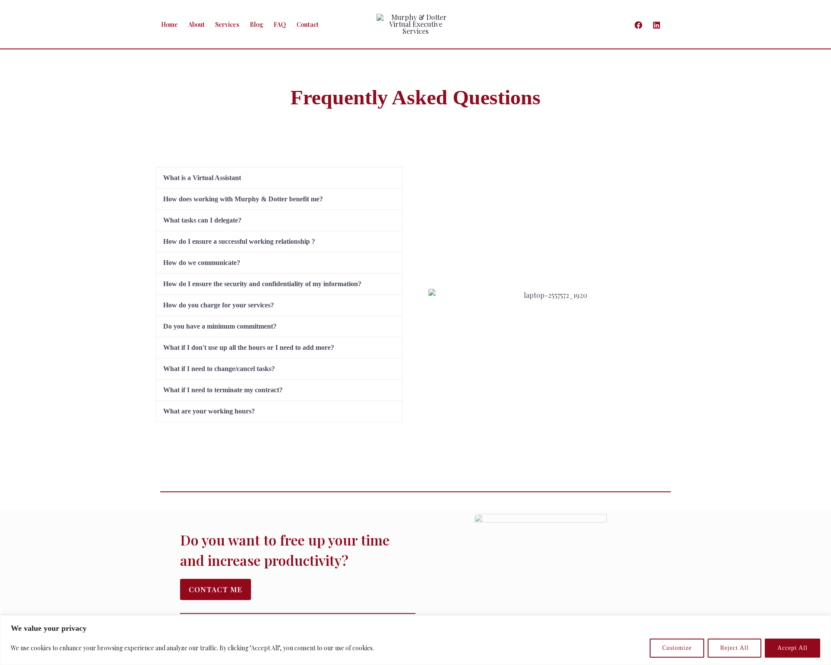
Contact (307, 24)
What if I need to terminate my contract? (223, 390)
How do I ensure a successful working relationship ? (239, 241)
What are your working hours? (209, 411)
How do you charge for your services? (218, 305)
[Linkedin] (656, 25)
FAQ (280, 24)
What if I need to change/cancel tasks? (219, 368)
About (196, 24)
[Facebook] (638, 25)
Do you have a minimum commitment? (220, 326)
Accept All (792, 648)
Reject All (734, 648)
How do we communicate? (201, 262)
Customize (677, 648)
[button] (672, 24)
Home (169, 24)
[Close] (822, 622)
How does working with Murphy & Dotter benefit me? (243, 199)
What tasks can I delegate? (202, 220)
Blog (256, 24)
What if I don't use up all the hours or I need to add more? (248, 347)
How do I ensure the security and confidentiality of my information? (262, 283)
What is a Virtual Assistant (202, 177)
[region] (415, 640)
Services (227, 24)
